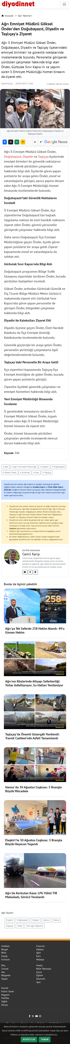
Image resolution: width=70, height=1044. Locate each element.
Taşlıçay (43, 156)
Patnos (56, 920)
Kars (38, 956)
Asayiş (39, 965)
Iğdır (38, 952)
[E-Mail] (24, 572)
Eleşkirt (35, 920)
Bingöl (4, 949)
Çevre (39, 972)
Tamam (45, 1039)
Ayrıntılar (29, 1039)
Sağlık (4, 1001)
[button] (23, 142)
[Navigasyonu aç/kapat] (64, 4)
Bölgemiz (5, 975)
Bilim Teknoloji (43, 968)
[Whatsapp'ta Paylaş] (16, 142)
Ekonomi (40, 978)
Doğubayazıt (12, 156)
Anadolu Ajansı (39, 487)
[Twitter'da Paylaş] (10, 142)
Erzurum (40, 946)
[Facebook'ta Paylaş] (5, 142)
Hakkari (40, 949)
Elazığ (4, 956)
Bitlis (3, 952)
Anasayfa (9, 15)
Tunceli (4, 968)
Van (3, 972)
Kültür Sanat (7, 991)
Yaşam (4, 978)
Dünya (4, 1004)
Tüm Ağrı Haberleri (34, 926)
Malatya (40, 959)
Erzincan (5, 959)
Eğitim (39, 975)
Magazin (5, 994)
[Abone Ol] (55, 142)
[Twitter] (35, 572)
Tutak (19, 926)
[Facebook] (30, 572)
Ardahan (5, 946)
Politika (5, 998)
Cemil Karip (7, 83)
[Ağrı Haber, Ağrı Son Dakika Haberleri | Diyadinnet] (18, 4)
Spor (38, 982)
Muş (3, 965)
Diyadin (28, 156)
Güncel (4, 988)
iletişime (12, 528)
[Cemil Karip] (12, 556)
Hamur (46, 920)
